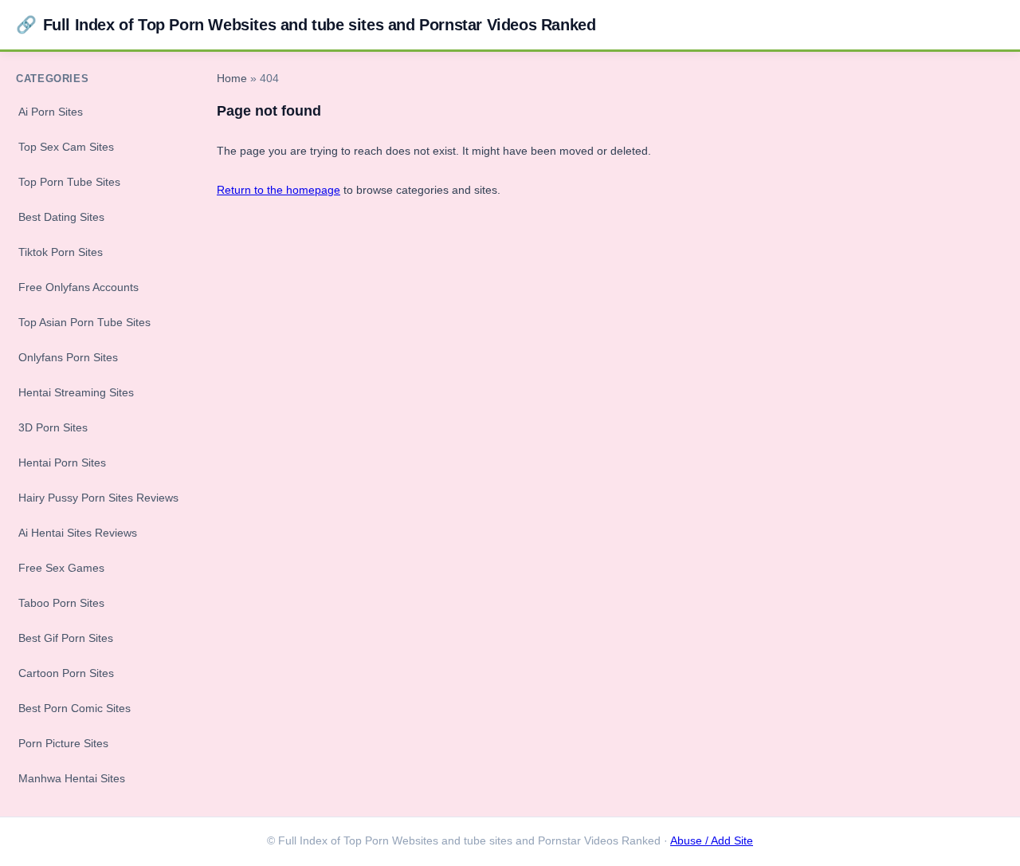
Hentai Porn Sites (62, 462)
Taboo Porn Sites (61, 602)
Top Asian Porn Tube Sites (84, 322)
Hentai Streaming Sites (76, 392)
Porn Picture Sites (63, 743)
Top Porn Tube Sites (69, 181)
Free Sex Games (61, 567)
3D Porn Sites (53, 427)
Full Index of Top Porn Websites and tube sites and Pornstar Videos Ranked (305, 24)
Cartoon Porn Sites (66, 673)
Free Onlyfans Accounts (78, 287)
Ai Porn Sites (50, 111)
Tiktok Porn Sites (60, 252)
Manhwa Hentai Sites (71, 778)
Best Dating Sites (61, 217)
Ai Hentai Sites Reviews (77, 532)
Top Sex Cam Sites (66, 146)
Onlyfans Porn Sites (68, 357)
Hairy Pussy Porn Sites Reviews (98, 497)
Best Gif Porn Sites (65, 638)
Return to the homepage (278, 189)
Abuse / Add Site (711, 841)
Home (232, 79)
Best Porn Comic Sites (74, 708)
